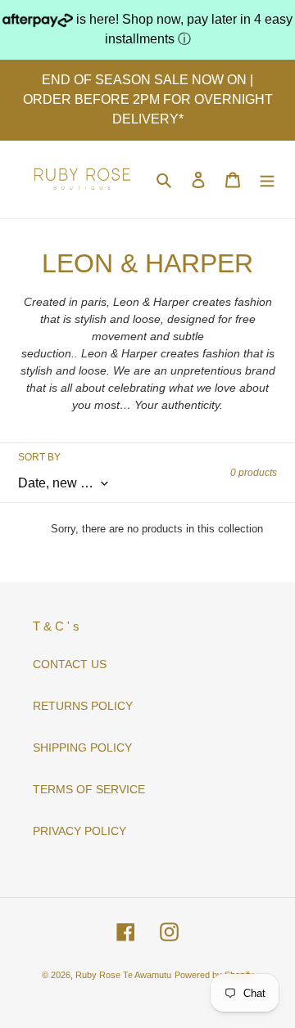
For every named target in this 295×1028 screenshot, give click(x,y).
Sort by (39, 457)
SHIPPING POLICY (82, 747)
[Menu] (267, 179)
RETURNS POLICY (83, 705)
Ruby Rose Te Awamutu (123, 975)
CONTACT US (70, 664)
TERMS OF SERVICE (89, 789)
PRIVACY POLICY (79, 830)
